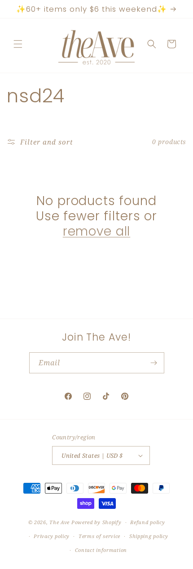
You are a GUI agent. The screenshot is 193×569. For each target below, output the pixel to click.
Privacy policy (52, 536)
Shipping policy (148, 536)
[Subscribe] (154, 362)
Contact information (101, 550)
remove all (96, 231)
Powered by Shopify (96, 522)
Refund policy (147, 522)
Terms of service (99, 536)
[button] (18, 44)
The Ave (59, 522)
